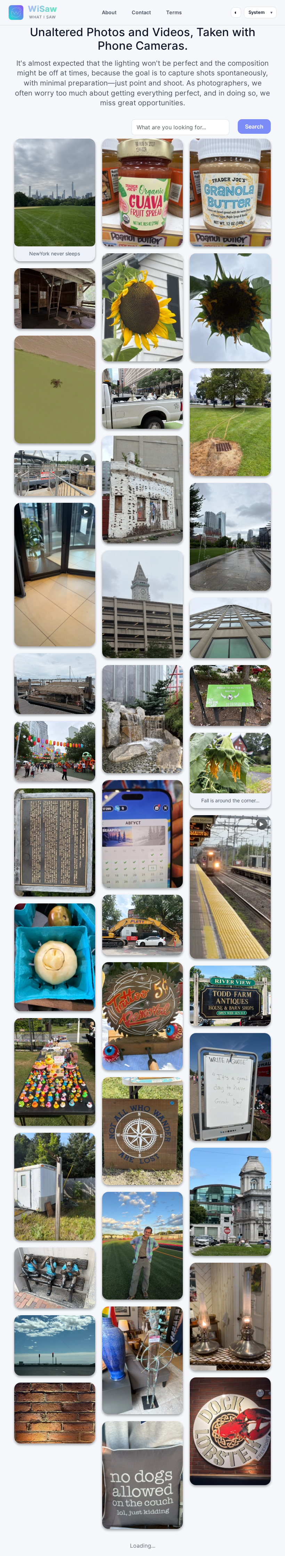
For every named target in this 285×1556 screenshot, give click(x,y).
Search (254, 126)
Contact (141, 12)
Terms (174, 12)
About (109, 12)
